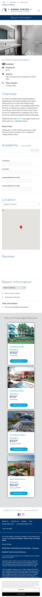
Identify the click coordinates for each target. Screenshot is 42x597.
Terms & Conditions (17, 538)
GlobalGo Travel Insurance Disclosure (14, 552)
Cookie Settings (21, 589)
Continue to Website (21, 594)
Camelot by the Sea (17, 347)
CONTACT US (15, 521)
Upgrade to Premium (8, 5)
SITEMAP (23, 521)
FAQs (30, 521)
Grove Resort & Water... (18, 435)
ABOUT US (5, 521)
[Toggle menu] (39, 11)
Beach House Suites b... (18, 479)
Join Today (13, 2)
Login (4, 2)
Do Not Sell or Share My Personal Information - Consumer (20, 548)
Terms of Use (28, 538)
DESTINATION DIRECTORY (24, 524)
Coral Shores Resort (17, 391)
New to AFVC (24, 2)
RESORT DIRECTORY (8, 524)
